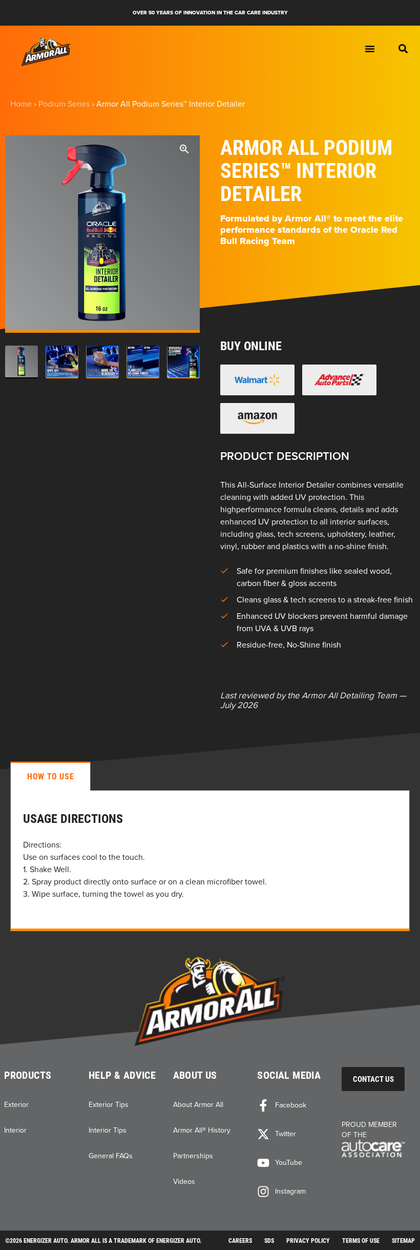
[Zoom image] (184, 150)
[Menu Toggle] (370, 49)
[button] (403, 48)
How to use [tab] (50, 776)
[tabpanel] (210, 860)
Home (21, 103)
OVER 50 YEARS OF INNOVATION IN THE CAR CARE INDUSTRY (210, 12)
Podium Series (64, 103)
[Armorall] (46, 51)
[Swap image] (21, 362)
